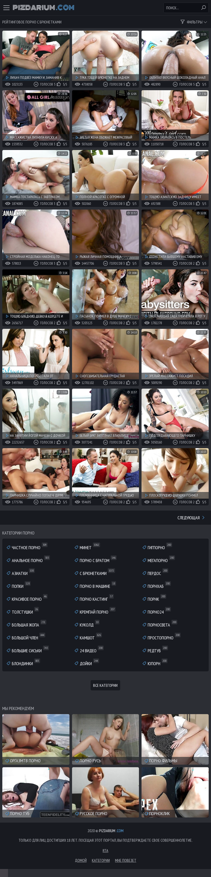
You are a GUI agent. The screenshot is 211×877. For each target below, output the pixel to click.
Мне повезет (125, 860)
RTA (105, 850)
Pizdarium (43, 8)
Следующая (189, 518)
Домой (81, 860)
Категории (101, 860)
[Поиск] (203, 8)
